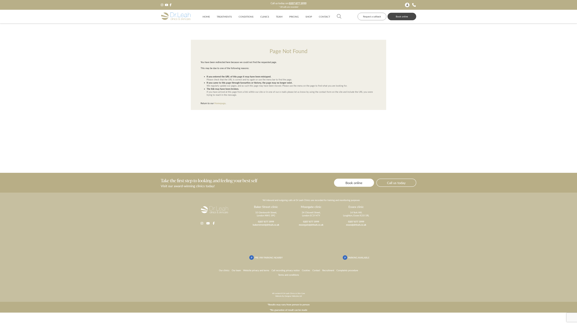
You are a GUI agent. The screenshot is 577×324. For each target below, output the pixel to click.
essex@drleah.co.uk (356, 224)
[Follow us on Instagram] (162, 4)
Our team (236, 270)
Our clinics (224, 270)
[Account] (407, 5)
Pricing (294, 16)
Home (206, 16)
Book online (402, 16)
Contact (324, 16)
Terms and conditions (288, 274)
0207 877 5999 (298, 3)
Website (278, 296)
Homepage (220, 103)
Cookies (306, 270)
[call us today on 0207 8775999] (414, 4)
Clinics (264, 16)
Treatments (224, 16)
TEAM (279, 16)
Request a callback (372, 16)
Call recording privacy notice (286, 270)
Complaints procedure (347, 270)
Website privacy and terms (256, 270)
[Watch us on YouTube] (166, 4)
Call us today (396, 183)
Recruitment (328, 270)
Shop (308, 16)
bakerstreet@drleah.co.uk (266, 224)
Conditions (246, 16)
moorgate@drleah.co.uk (311, 224)
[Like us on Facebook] (170, 4)
